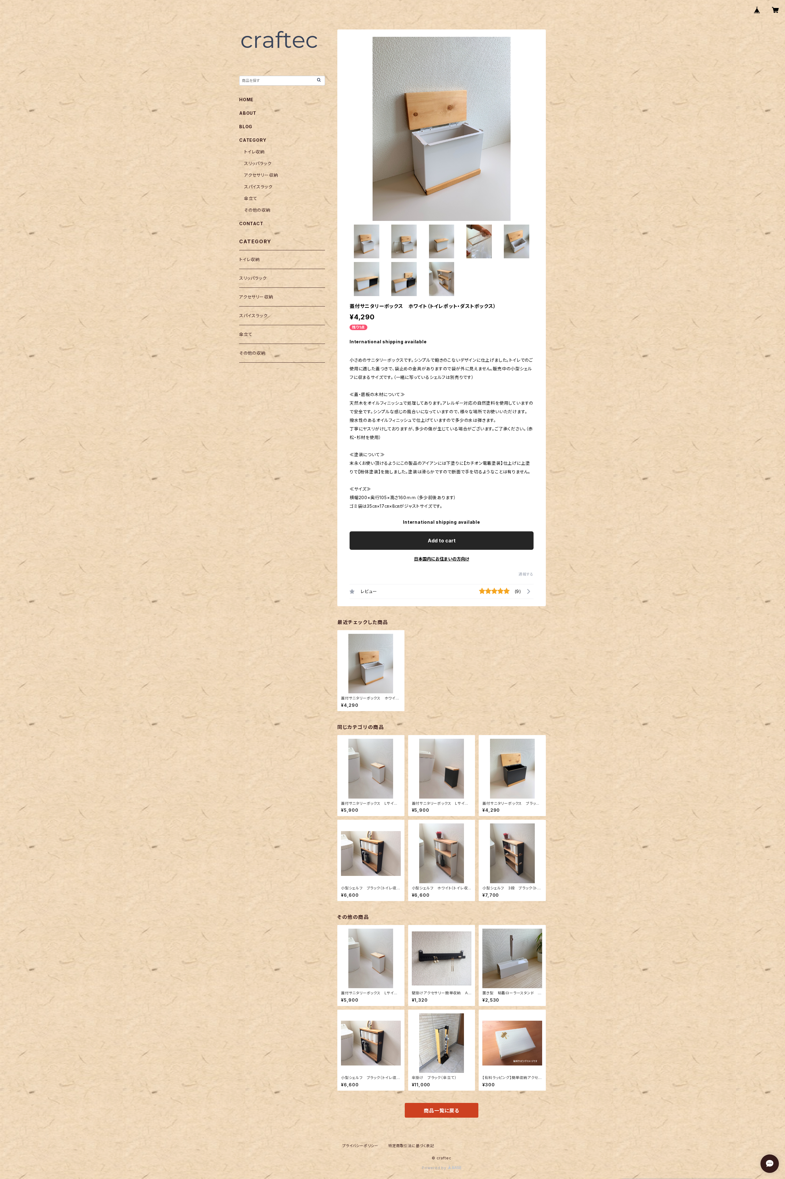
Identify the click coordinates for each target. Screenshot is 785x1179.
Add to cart (442, 540)
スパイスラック (258, 186)
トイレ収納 (254, 151)
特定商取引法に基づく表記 (411, 1145)
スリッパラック (258, 163)
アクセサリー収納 (261, 175)
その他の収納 (257, 210)
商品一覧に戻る (441, 1111)
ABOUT (247, 113)
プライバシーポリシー (360, 1145)
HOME (246, 99)
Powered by (435, 1168)
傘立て (250, 198)
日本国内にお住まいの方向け (441, 558)
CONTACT (251, 223)
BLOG (245, 126)
